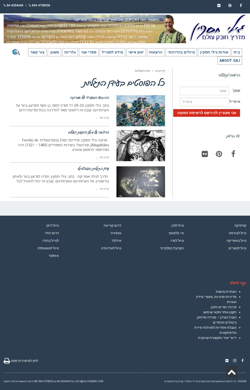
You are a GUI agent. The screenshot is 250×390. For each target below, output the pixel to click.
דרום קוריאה (112, 225)
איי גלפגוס (176, 233)
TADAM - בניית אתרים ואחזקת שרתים (226, 381)
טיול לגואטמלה (48, 248)
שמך (236, 90)
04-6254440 (14, 5)
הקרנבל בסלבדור (172, 248)
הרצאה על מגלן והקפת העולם (88, 132)
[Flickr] (204, 154)
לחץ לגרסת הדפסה (24, 361)
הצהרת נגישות (226, 292)
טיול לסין (177, 225)
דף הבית (160, 71)
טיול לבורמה (237, 233)
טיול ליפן (52, 225)
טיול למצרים (237, 248)
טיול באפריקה (236, 240)
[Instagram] (234, 361)
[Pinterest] (219, 154)
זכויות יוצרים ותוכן (224, 307)
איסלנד (54, 256)
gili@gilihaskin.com (89, 381)
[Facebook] (233, 154)
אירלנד (116, 240)
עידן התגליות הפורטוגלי (93, 168)
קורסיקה (240, 225)
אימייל (234, 101)
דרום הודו (52, 233)
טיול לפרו (177, 240)
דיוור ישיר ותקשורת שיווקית (217, 338)
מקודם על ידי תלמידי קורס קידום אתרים (185, 381)
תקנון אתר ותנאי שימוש (220, 312)
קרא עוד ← (102, 117)
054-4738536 (40, 5)
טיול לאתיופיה (111, 248)
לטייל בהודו (50, 240)
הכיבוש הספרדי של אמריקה (89, 97)
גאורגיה (116, 233)
